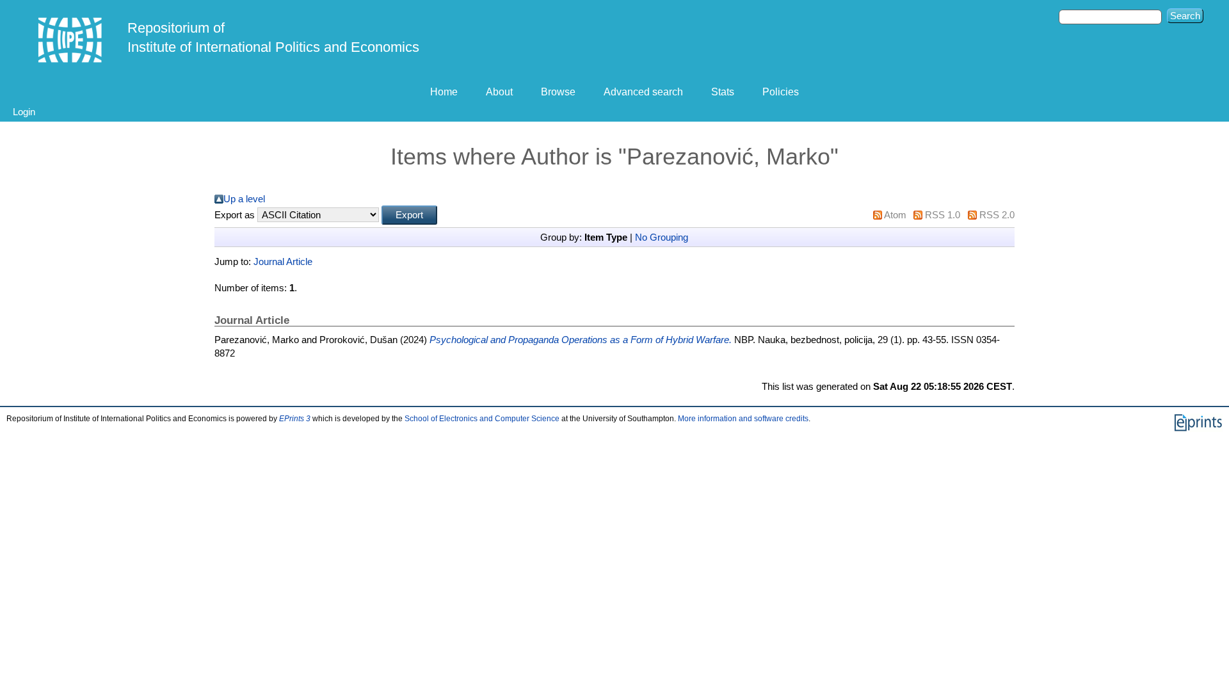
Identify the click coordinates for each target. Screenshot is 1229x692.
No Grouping (661, 237)
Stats (722, 91)
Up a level (244, 198)
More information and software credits (743, 418)
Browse (558, 91)
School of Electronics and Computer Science (482, 418)
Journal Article (282, 261)
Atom (895, 214)
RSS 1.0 (942, 214)
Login (24, 111)
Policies (780, 91)
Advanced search (643, 91)
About (499, 91)
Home (444, 91)
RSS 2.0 (997, 214)
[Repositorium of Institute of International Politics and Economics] (70, 40)
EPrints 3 (294, 418)
